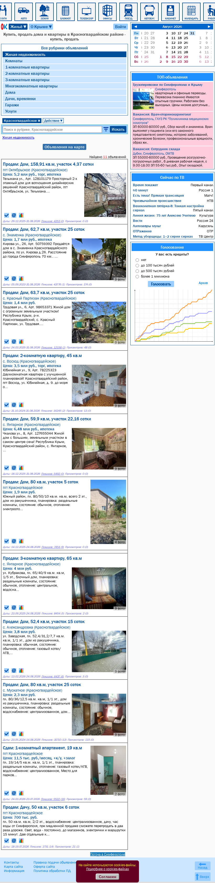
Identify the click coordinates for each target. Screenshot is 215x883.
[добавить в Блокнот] (6, 215)
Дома (10, 92)
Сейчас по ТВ (172, 177)
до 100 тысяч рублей (157, 265)
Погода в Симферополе (107, 854)
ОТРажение (142, 231)
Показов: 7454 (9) (52, 547)
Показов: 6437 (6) (52, 676)
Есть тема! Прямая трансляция (158, 195)
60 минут (140, 190)
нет (143, 260)
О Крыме (41, 26)
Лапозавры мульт (147, 226)
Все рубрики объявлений (64, 47)
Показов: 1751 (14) (41, 846)
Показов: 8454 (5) (52, 613)
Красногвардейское (22, 120)
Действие (53, 120)
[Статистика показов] (21, 215)
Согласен (107, 877)
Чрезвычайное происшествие (157, 200)
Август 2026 (172, 26)
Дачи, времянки (20, 98)
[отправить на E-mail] (14, 215)
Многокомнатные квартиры (31, 85)
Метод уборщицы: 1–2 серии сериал (163, 236)
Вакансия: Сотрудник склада (156, 149)
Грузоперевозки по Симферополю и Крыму (167, 84)
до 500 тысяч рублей (157, 271)
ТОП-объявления (172, 77)
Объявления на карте (64, 146)
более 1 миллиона (155, 276)
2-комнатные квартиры (27, 73)
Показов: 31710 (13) (53, 739)
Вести (137, 220)
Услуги (11, 111)
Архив (203, 283)
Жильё (18, 26)
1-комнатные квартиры (27, 67)
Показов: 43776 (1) (53, 284)
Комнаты (14, 60)
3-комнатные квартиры (27, 79)
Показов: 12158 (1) (53, 347)
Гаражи (12, 104)
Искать (118, 129)
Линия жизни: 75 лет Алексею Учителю (164, 215)
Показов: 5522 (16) (53, 799)
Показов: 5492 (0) (52, 473)
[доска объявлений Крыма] (3, 26)
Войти (120, 26)
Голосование (172, 247)
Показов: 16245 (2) (53, 410)
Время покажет (145, 185)
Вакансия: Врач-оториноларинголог (162, 114)
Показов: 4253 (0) (52, 221)
